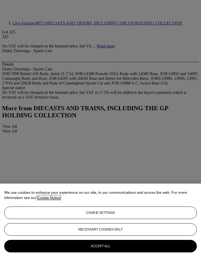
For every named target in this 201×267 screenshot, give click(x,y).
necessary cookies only (100, 229)
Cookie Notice (48, 198)
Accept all (100, 246)
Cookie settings (100, 213)
